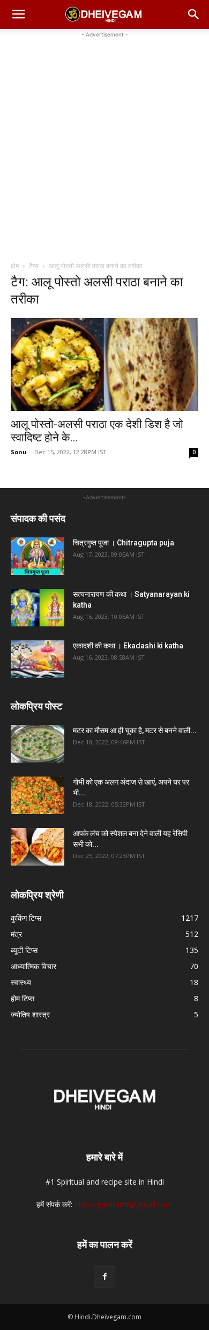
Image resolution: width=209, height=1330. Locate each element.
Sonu (19, 452)
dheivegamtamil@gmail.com (123, 1204)
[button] (18, 14)
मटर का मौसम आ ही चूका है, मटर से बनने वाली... (135, 730)
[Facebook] (104, 1277)
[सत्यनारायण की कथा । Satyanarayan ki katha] (37, 607)
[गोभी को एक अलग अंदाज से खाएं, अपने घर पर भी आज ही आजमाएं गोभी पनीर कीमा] (37, 795)
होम (15, 265)
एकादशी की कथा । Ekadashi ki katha (128, 645)
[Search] (194, 14)
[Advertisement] (104, 144)
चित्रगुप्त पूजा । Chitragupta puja (123, 542)
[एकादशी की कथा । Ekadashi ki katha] (37, 659)
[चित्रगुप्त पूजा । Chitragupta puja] (37, 556)
